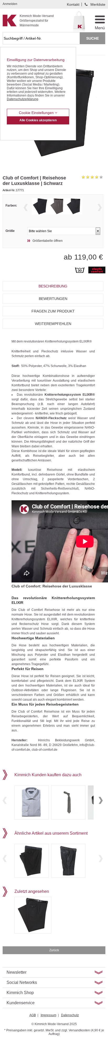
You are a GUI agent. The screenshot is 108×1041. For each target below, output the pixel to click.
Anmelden (10, 4)
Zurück (54, 950)
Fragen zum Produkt (53, 311)
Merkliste (97, 4)
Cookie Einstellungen (37, 113)
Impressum (48, 1015)
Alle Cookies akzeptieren (38, 120)
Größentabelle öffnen (48, 241)
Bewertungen (53, 299)
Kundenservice (21, 1003)
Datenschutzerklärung (22, 99)
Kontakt (73, 4)
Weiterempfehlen (53, 324)
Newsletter (16, 972)
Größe (10, 231)
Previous (26, 207)
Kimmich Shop (20, 992)
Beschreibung (53, 286)
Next (100, 207)
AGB (32, 1015)
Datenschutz (70, 1015)
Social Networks (22, 982)
